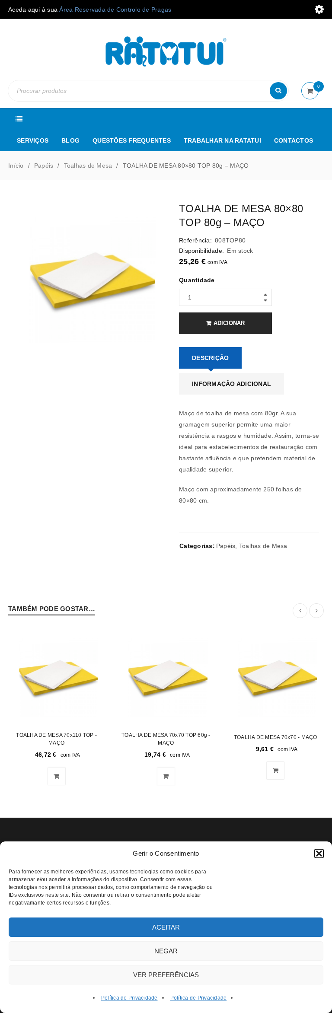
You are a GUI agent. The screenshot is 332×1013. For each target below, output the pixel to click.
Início (16, 165)
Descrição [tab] (210, 357)
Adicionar (229, 323)
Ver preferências (166, 974)
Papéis (44, 165)
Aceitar (166, 927)
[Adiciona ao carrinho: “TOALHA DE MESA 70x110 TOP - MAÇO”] (56, 776)
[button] (319, 853)
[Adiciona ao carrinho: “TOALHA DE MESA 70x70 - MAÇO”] (275, 770)
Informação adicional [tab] (231, 383)
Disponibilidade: (201, 250)
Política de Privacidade (129, 998)
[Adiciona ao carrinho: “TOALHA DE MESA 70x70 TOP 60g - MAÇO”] (166, 776)
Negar (166, 951)
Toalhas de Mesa (88, 165)
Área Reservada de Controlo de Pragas (115, 9)
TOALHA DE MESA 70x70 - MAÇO (275, 737)
